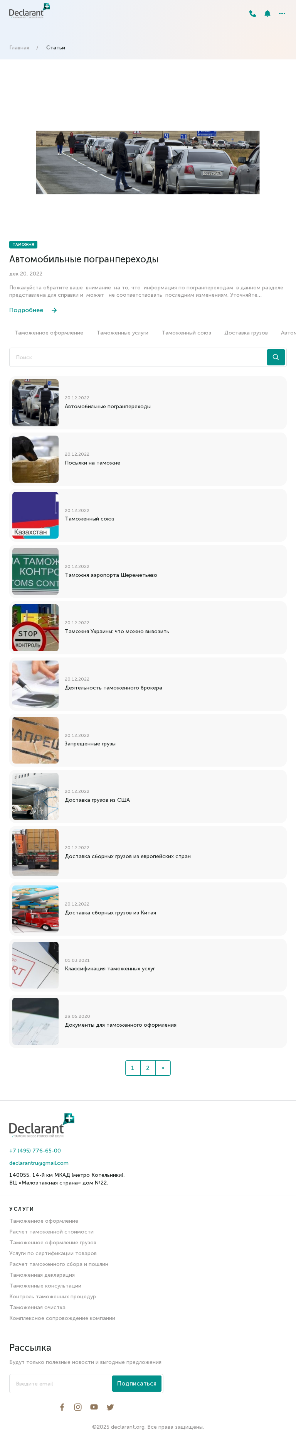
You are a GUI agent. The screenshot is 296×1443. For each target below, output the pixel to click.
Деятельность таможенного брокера (113, 687)
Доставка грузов (246, 332)
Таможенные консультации (45, 1285)
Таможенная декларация (42, 1275)
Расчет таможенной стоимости (51, 1231)
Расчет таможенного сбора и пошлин (58, 1264)
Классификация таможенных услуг (110, 968)
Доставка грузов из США (97, 800)
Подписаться (136, 1383)
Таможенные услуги (122, 332)
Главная (19, 47)
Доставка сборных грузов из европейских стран (128, 856)
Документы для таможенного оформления (121, 1025)
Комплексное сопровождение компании (62, 1318)
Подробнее (26, 310)
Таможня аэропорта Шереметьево (111, 575)
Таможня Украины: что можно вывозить (117, 631)
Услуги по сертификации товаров (53, 1253)
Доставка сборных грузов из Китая (110, 912)
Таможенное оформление (48, 332)
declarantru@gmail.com (39, 1163)
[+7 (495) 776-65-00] (252, 13)
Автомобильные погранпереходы (83, 259)
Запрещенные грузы (90, 743)
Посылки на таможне (92, 463)
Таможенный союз (186, 332)
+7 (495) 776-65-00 (35, 1150)
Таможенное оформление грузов (52, 1242)
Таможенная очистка (37, 1307)
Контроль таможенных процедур (52, 1296)
